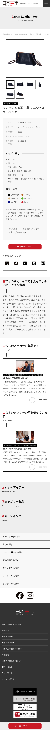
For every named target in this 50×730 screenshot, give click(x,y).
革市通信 (5, 655)
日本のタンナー (8, 643)
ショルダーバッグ (33, 127)
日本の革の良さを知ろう (12, 661)
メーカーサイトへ (23, 246)
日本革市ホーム (7, 34)
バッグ (21, 127)
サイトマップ (7, 673)
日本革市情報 (7, 637)
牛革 (20, 132)
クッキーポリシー (9, 679)
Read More (42, 400)
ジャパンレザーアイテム (12, 624)
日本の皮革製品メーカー (12, 649)
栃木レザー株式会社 (17, 232)
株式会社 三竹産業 (35, 34)
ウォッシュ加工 (24, 136)
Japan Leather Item (21, 34)
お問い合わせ (7, 667)
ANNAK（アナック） (26, 122)
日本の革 (5, 630)
